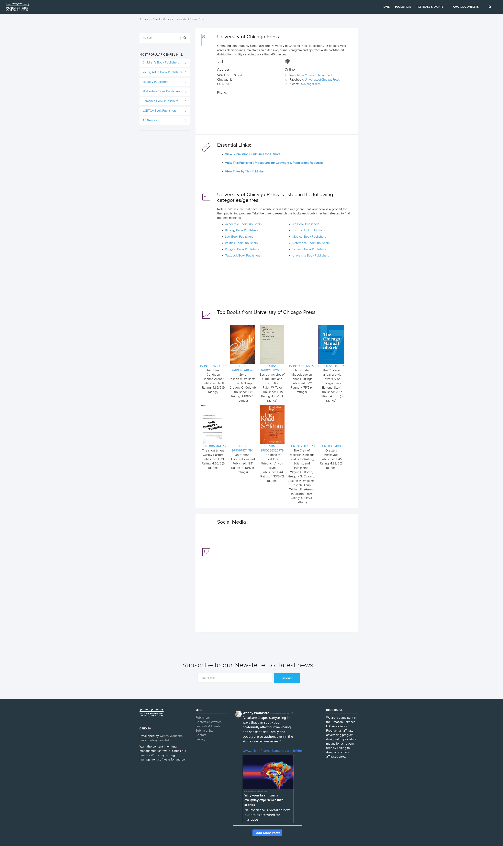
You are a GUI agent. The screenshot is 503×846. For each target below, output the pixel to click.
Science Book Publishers (309, 249)
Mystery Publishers (155, 82)
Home (386, 6)
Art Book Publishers (305, 224)
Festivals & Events (430, 6)
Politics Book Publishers (241, 243)
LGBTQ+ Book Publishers (159, 111)
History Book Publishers (308, 230)
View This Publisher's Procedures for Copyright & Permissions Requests (274, 163)
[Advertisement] (276, 120)
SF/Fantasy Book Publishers (161, 91)
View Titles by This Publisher (244, 171)
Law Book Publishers (239, 237)
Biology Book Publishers (241, 230)
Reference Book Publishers (311, 243)
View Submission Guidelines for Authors (252, 154)
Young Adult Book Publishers (162, 72)
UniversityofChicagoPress (322, 80)
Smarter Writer (149, 755)
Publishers (403, 6)
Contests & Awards (208, 722)
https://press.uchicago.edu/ (315, 75)
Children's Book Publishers (160, 62)
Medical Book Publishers (309, 237)
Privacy (200, 739)
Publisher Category (163, 19)
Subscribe (287, 678)
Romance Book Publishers (160, 101)
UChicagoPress (310, 84)
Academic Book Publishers (243, 224)
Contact (201, 735)
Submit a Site (205, 731)
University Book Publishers (310, 255)
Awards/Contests (466, 6)
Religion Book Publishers (242, 249)
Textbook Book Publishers (242, 255)
